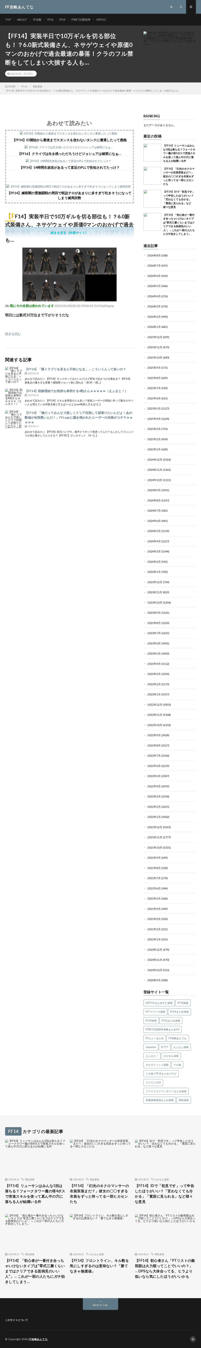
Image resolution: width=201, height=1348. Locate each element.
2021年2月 (154, 929)
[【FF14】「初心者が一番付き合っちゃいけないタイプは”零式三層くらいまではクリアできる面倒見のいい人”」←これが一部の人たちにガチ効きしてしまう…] (152, 222)
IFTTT (164, 1047)
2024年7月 (154, 510)
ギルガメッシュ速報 (157, 1064)
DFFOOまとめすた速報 (159, 1002)
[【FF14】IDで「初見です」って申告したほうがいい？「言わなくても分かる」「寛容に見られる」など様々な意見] (152, 199)
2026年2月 (154, 316)
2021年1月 (154, 939)
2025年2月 (154, 439)
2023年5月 (154, 653)
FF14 (62, 19)
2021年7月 (154, 878)
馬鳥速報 (184, 1100)
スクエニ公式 (153, 1082)
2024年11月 (154, 469)
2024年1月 (154, 571)
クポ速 (177, 1064)
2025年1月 (154, 449)
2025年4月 (154, 418)
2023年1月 (154, 694)
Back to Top (100, 1305)
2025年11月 (154, 347)
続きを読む (13, 334)
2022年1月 (154, 816)
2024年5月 (154, 531)
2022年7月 (154, 755)
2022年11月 (154, 714)
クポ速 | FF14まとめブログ (161, 1073)
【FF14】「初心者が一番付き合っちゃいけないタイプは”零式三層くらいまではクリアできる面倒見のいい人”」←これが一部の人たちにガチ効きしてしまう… (35, 1271)
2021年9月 (154, 857)
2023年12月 (154, 582)
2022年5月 (154, 776)
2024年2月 (154, 561)
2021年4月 (154, 908)
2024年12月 (154, 459)
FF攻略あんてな (178, 1038)
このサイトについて (16, 1319)
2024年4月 (154, 541)
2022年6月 (154, 765)
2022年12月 (154, 704)
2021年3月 (154, 919)
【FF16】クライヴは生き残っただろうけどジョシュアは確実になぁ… (69, 154)
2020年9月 (154, 980)
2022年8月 (154, 745)
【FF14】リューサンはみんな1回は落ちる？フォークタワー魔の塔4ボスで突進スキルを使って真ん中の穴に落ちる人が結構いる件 (179, 153)
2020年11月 (154, 959)
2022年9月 (154, 735)
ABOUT (22, 19)
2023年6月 (154, 643)
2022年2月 (154, 806)
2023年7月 (154, 633)
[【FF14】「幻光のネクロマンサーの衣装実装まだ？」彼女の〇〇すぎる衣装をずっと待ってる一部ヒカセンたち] (152, 176)
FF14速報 (151, 1020)
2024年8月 (154, 500)
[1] (69, 300)
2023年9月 (154, 612)
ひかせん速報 (171, 1055)
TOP (8, 19)
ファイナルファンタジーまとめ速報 (166, 1091)
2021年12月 (154, 827)
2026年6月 (154, 275)
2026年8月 (154, 255)
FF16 (50, 19)
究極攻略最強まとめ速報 (160, 1100)
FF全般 (37, 19)
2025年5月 (154, 408)
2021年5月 (154, 898)
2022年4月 (154, 786)
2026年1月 (154, 326)
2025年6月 (154, 398)
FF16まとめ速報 (171, 1020)
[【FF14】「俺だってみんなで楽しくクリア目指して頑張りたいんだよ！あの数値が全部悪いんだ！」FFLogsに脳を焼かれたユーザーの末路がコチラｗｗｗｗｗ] (14, 419)
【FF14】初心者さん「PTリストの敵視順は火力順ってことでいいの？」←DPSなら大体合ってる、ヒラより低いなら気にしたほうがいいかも (165, 1268)
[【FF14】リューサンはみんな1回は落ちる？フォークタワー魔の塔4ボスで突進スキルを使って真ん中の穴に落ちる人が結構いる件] (152, 152)
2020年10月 (154, 970)
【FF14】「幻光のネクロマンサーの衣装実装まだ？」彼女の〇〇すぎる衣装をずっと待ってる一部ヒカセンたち (179, 176)
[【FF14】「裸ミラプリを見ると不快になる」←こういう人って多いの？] (14, 375)
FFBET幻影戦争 (80, 19)
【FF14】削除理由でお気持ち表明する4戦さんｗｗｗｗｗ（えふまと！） (76, 391)
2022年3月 (154, 796)
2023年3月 (154, 674)
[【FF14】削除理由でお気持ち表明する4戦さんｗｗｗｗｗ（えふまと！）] (14, 397)
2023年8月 (154, 623)
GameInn (151, 1047)
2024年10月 (154, 480)
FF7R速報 (182, 1002)
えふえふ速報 (181, 1047)
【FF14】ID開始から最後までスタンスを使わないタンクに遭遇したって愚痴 (69, 140)
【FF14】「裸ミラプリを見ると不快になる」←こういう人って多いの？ (75, 369)
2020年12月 (154, 949)
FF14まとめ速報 (179, 1011)
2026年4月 (154, 296)
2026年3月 (154, 306)
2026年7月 (154, 265)
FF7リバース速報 (155, 1011)
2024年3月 (154, 551)
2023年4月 (154, 663)
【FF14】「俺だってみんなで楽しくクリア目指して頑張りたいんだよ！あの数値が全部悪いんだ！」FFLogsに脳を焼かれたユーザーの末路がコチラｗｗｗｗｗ (79, 417)
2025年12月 (154, 337)
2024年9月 (154, 490)
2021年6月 (154, 888)
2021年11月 (154, 837)
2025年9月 (154, 367)
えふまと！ (152, 1055)
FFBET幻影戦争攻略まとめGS (162, 1029)
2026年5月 (154, 286)
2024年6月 (154, 520)
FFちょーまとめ (155, 1038)
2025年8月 (154, 378)
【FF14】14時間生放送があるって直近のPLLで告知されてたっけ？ (69, 167)
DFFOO (101, 19)
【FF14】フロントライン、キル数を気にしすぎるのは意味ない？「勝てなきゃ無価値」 (99, 1265)
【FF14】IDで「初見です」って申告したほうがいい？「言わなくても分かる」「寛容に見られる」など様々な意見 (179, 199)
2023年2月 (154, 684)
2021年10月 (154, 847)
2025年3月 (154, 429)
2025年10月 (154, 357)
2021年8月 (154, 868)
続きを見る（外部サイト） (69, 232)
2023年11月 (154, 592)
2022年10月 (154, 725)
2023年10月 (154, 602)
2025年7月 (154, 388)
